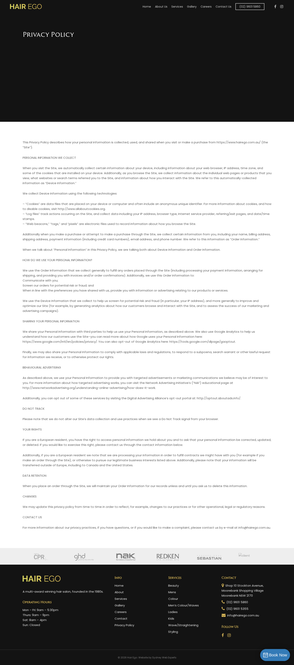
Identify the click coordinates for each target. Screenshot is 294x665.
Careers (121, 612)
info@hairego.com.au (242, 615)
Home (119, 585)
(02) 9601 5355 (237, 609)
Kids (171, 618)
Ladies (173, 612)
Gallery (120, 605)
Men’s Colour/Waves (183, 605)
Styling (173, 632)
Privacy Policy (124, 625)
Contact (121, 618)
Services (121, 599)
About (119, 592)
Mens (172, 592)
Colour (173, 599)
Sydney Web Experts (164, 657)
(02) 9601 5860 (237, 602)
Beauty (173, 585)
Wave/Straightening (183, 625)
